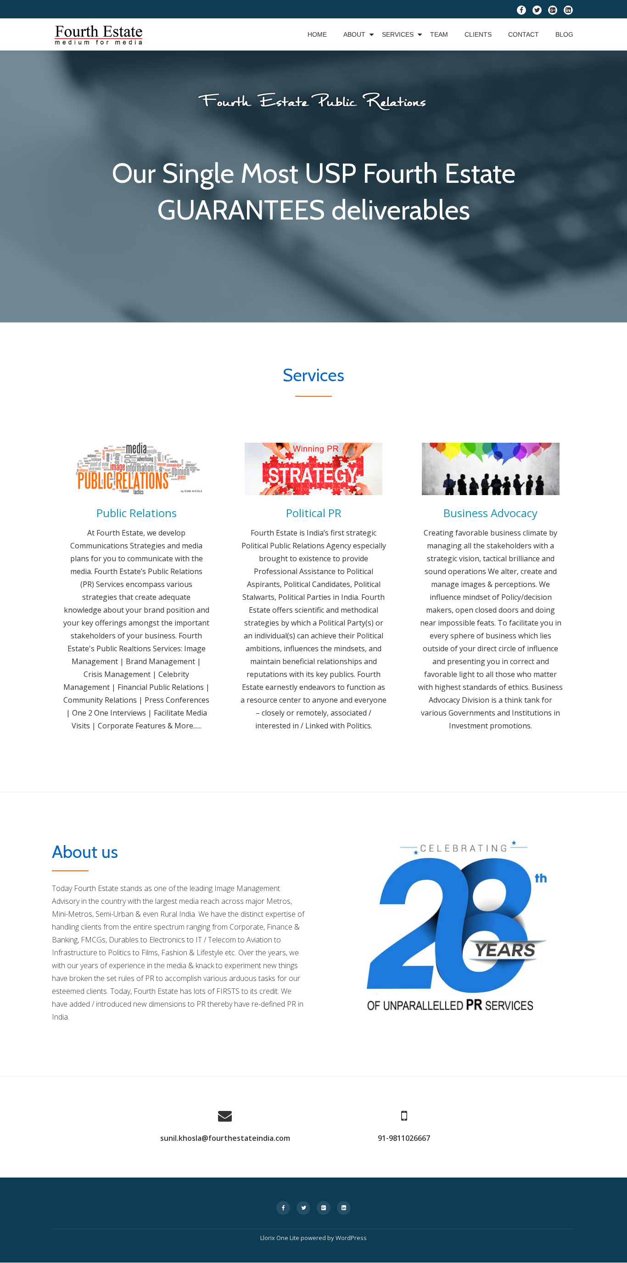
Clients (478, 34)
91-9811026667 (404, 1138)
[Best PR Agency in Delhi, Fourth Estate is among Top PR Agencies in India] (100, 34)
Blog (564, 34)
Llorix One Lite (280, 1238)
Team (439, 34)
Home (317, 34)
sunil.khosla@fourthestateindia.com (225, 1138)
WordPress (351, 1238)
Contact (523, 34)
